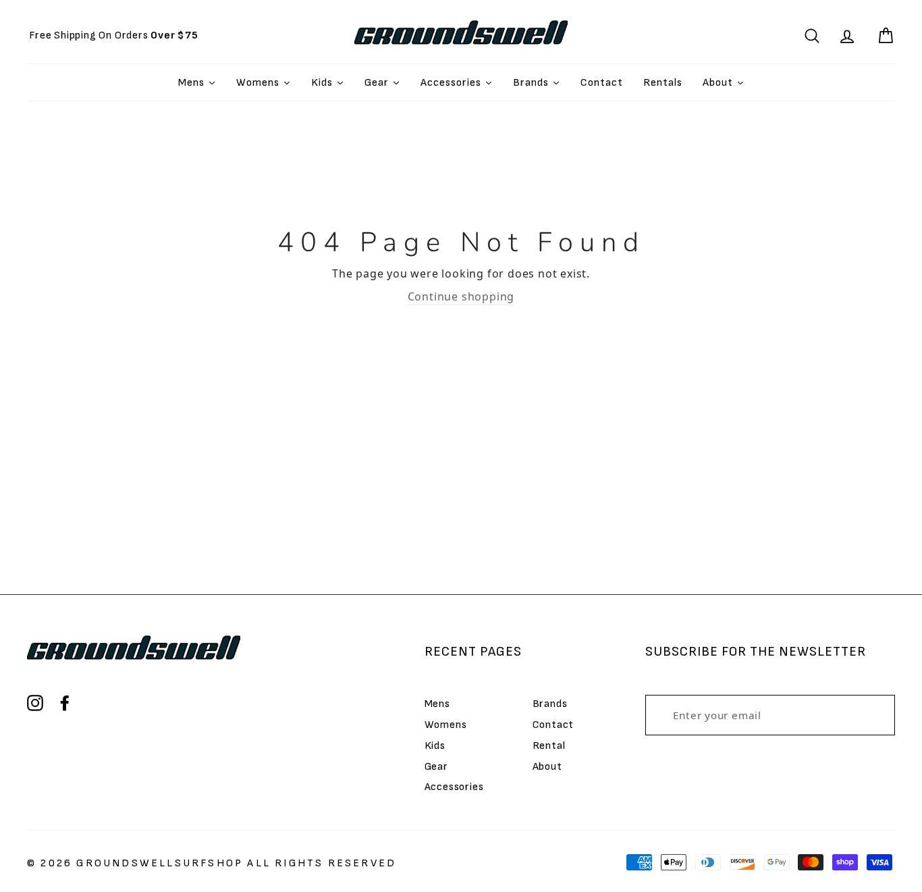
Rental (549, 745)
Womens (446, 724)
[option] (114, 35)
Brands (550, 704)
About (547, 766)
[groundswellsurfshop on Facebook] (65, 703)
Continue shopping (461, 296)
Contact (553, 724)
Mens (437, 704)
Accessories (454, 787)
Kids (435, 745)
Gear (436, 766)
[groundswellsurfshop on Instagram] (35, 703)
